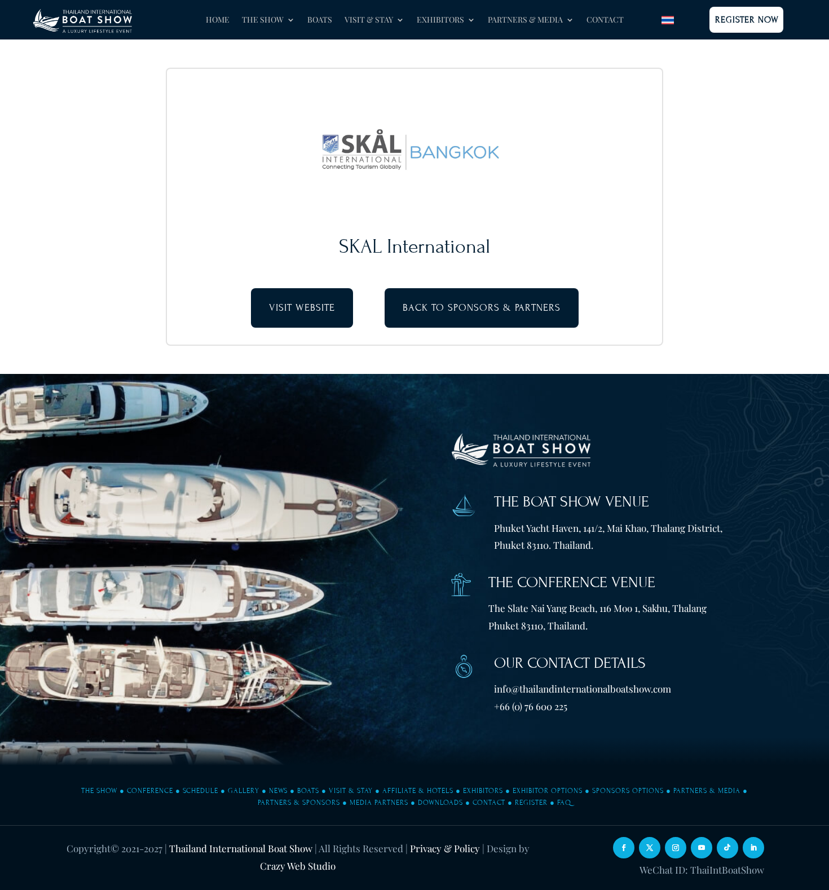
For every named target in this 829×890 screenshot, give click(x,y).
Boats (319, 20)
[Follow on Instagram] (675, 847)
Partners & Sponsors (299, 802)
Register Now (747, 20)
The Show (99, 790)
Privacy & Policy (445, 848)
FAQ (564, 802)
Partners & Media (706, 790)
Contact (605, 20)
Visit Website (302, 308)
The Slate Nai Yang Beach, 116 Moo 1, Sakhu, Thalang (597, 608)
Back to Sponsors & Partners (482, 308)
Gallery (243, 790)
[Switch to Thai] (668, 20)
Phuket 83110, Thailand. (538, 625)
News (278, 790)
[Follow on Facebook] (623, 847)
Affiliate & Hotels (417, 790)
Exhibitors (483, 790)
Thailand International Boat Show (240, 848)
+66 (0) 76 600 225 (530, 706)
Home (218, 20)
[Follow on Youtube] (701, 847)
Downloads (440, 802)
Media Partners (379, 802)
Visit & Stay (351, 790)
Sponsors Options (628, 790)
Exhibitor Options (548, 790)
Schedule (200, 790)
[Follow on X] (649, 847)
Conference (150, 790)
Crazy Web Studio (298, 866)
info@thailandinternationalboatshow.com (582, 688)
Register (531, 802)
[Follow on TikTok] (727, 847)
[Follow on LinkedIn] (753, 847)
